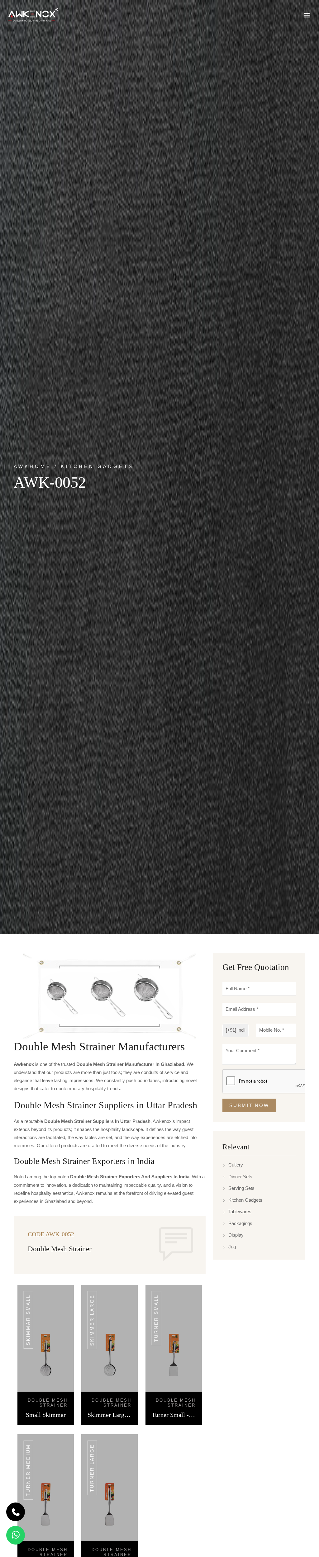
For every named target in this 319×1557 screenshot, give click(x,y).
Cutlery (235, 1164)
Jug (232, 1246)
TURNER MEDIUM (28, 1470)
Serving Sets (241, 1188)
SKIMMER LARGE (92, 1320)
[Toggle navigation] (306, 16)
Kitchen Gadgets (245, 1200)
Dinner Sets (240, 1176)
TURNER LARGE (92, 1468)
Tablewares (239, 1211)
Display (236, 1235)
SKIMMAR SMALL (28, 1319)
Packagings (240, 1223)
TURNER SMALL (156, 1318)
